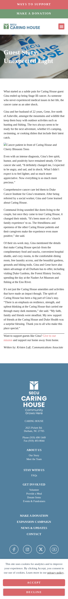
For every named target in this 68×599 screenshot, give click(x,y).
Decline (34, 592)
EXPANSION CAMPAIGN (34, 521)
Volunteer (34, 490)
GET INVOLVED (34, 484)
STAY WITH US (34, 470)
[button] (61, 26)
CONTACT (34, 534)
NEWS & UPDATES (34, 528)
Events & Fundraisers (34, 501)
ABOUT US (34, 450)
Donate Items (34, 497)
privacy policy (55, 572)
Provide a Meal (34, 493)
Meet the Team (34, 459)
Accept (34, 582)
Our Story (34, 455)
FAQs (34, 475)
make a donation (34, 515)
